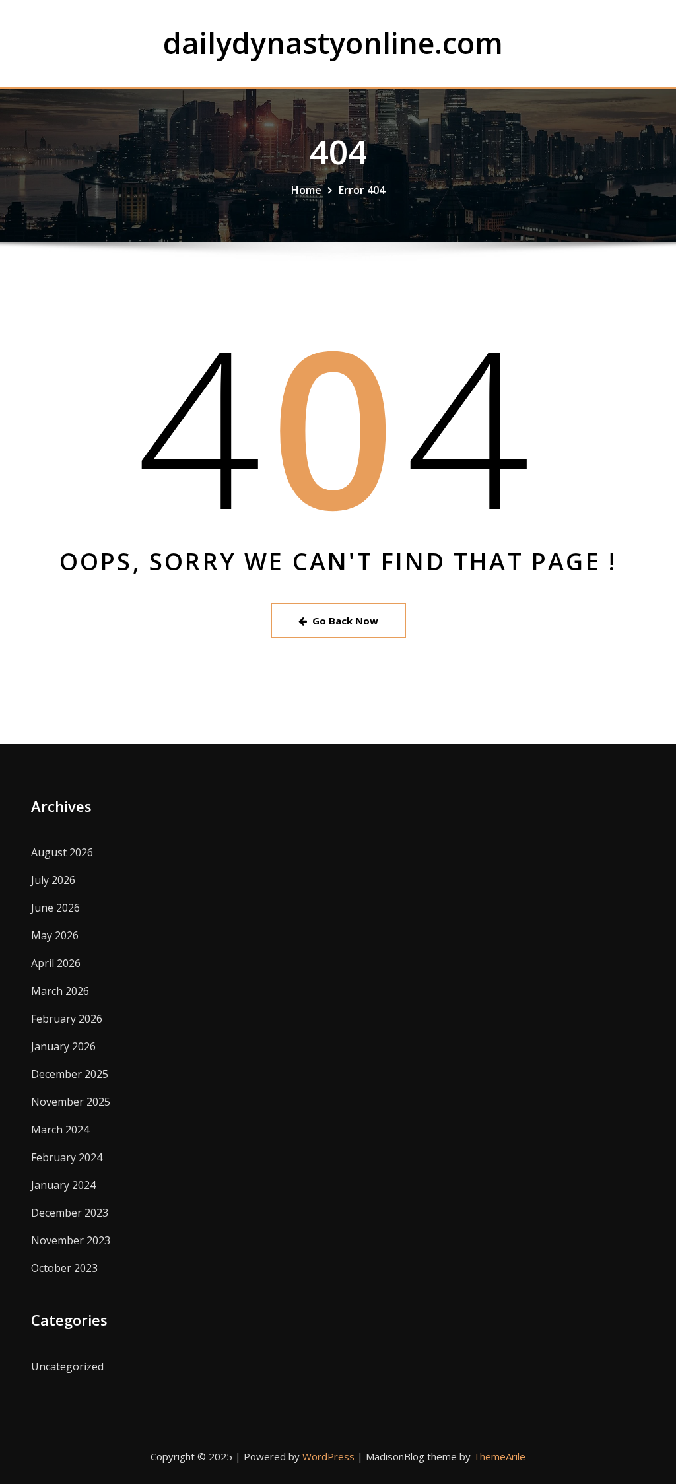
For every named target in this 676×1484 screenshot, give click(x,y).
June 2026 (55, 907)
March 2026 (60, 991)
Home (306, 190)
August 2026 (62, 852)
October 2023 (64, 1268)
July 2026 (53, 880)
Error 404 (362, 190)
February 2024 (66, 1157)
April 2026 (56, 963)
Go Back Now (345, 620)
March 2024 (60, 1129)
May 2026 (55, 935)
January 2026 (63, 1046)
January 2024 (63, 1185)
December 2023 (69, 1212)
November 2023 (70, 1240)
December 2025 (69, 1074)
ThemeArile (499, 1456)
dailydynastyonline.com (333, 42)
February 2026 (66, 1018)
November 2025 (70, 1102)
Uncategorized (67, 1366)
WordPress (328, 1456)
